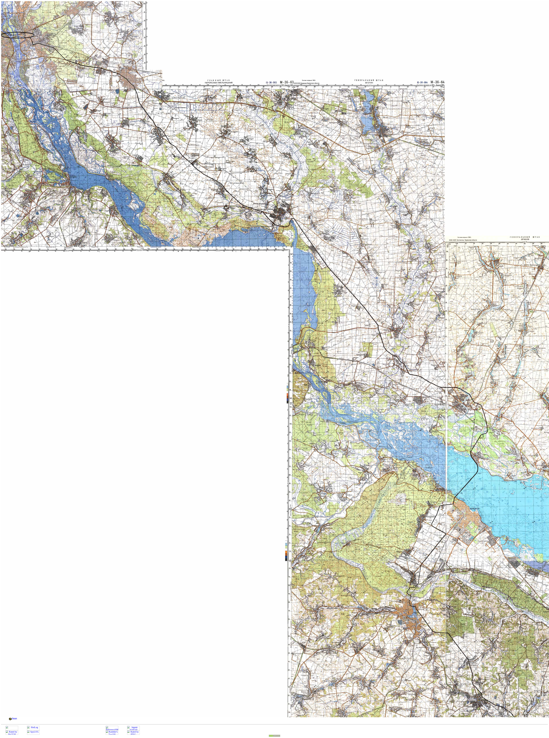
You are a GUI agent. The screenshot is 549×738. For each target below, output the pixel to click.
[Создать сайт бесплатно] (274, 736)
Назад (14, 718)
